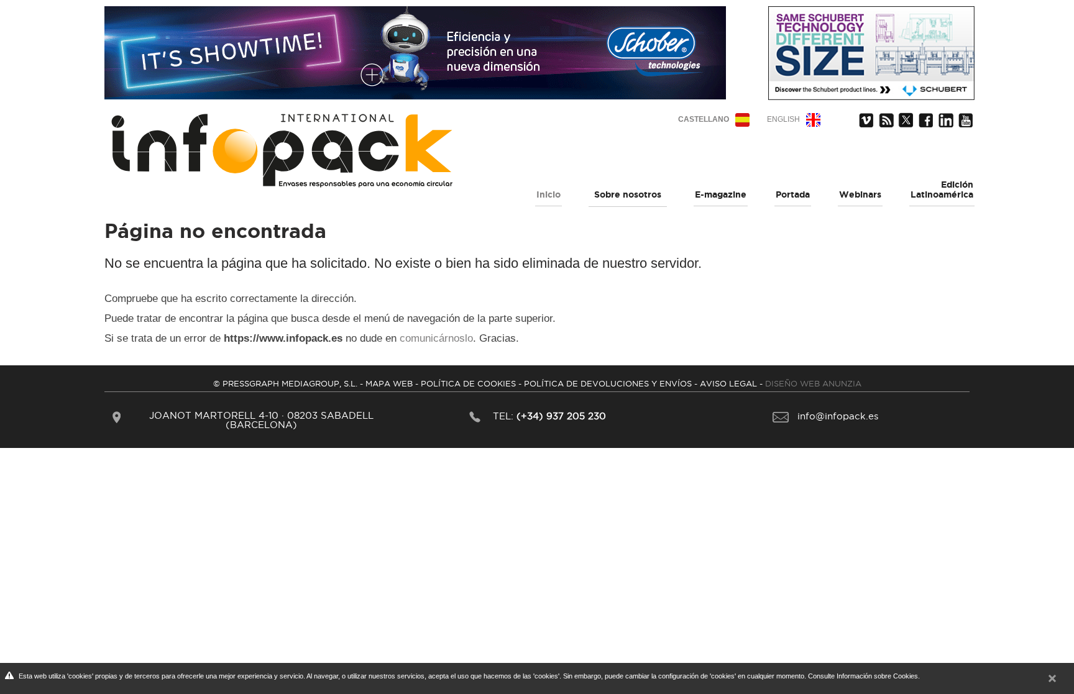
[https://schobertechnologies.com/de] (415, 49)
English (783, 119)
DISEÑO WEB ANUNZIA (813, 383)
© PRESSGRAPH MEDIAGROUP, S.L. (285, 383)
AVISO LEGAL (728, 383)
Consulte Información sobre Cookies (863, 676)
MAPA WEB (389, 383)
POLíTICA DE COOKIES (468, 383)
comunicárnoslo (436, 338)
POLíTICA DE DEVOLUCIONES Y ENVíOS (608, 383)
